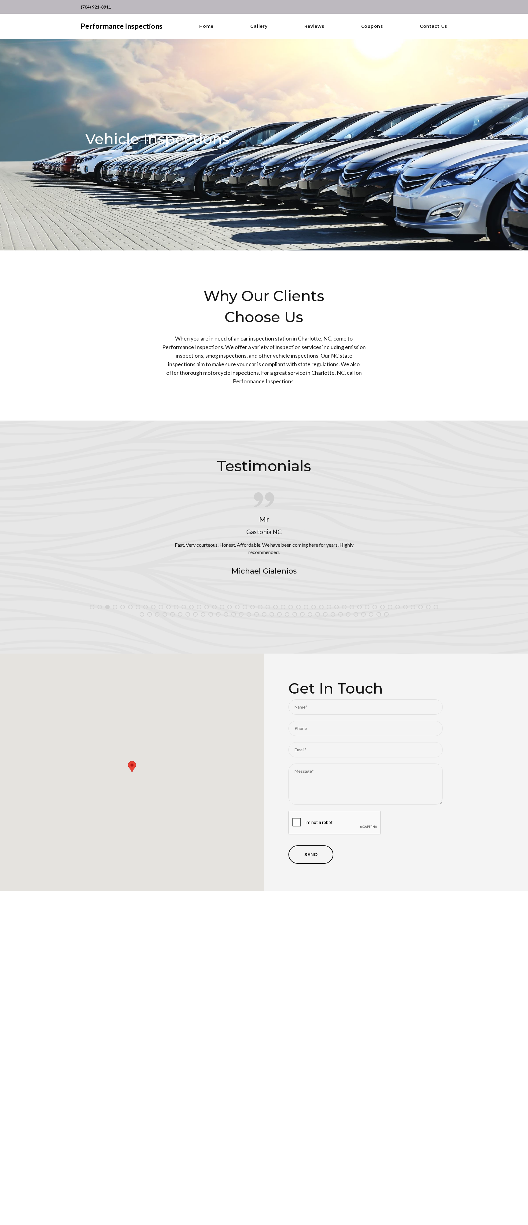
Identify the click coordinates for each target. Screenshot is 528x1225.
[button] (132, 766)
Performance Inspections (122, 26)
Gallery (258, 26)
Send (310, 854)
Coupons (372, 26)
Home (206, 26)
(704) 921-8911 (96, 6)
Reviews (314, 26)
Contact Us (433, 26)
